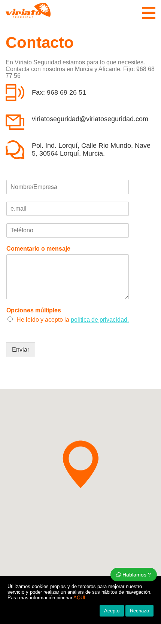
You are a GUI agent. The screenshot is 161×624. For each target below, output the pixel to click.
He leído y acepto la (72, 319)
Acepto (111, 611)
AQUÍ (79, 597)
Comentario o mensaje (38, 248)
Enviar (20, 349)
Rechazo (139, 611)
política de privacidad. (100, 319)
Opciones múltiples (33, 310)
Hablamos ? (136, 575)
